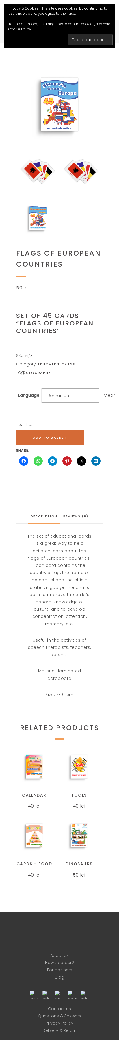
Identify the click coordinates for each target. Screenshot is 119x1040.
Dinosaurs (79, 864)
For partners (59, 970)
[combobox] (70, 395)
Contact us (59, 1009)
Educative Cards (56, 364)
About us (59, 955)
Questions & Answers (59, 1016)
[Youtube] (72, 994)
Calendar (34, 795)
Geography (38, 372)
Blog (59, 977)
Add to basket (50, 437)
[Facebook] (47, 994)
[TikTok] (85, 994)
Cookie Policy (19, 29)
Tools (79, 795)
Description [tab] (44, 516)
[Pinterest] (59, 994)
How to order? (59, 963)
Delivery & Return (59, 1030)
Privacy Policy (59, 1023)
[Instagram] (34, 994)
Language (28, 395)
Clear (109, 395)
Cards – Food (34, 864)
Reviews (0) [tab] (75, 516)
